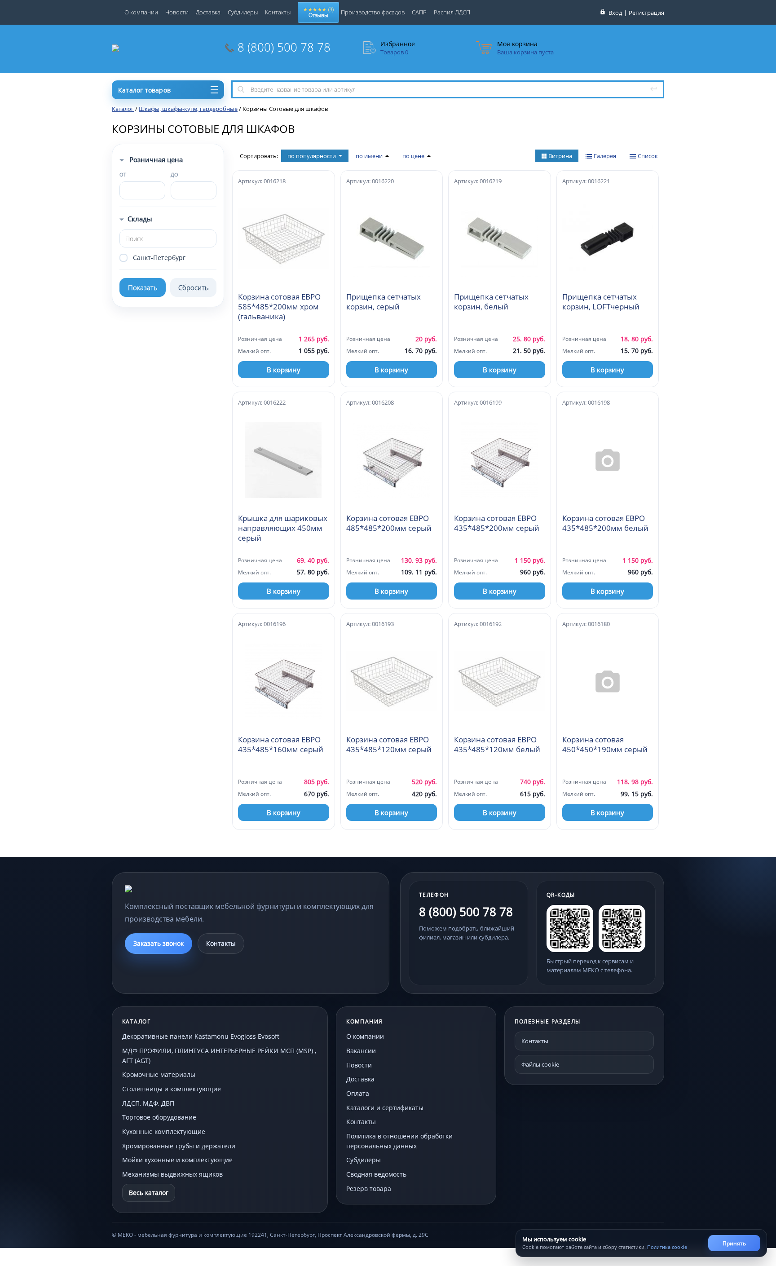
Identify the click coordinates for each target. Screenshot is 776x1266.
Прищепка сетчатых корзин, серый (383, 302)
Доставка (208, 12)
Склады (140, 218)
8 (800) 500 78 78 (284, 47)
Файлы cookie (540, 1064)
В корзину (283, 369)
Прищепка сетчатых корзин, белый (491, 302)
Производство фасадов (373, 12)
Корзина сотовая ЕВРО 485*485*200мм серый (389, 523)
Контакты (278, 12)
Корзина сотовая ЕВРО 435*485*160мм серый (280, 744)
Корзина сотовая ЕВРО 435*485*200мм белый (605, 523)
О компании (141, 12)
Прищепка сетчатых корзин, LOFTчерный (600, 302)
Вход (615, 13)
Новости (177, 12)
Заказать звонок (158, 943)
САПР (419, 12)
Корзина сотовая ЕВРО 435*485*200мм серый (496, 523)
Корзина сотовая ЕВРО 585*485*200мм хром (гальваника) (279, 307)
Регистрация (646, 13)
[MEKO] (174, 888)
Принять (734, 1243)
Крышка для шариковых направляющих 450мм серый (282, 528)
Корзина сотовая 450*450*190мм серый (605, 744)
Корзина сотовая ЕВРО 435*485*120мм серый (389, 744)
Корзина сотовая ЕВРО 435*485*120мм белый (497, 744)
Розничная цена (155, 159)
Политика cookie (667, 1247)
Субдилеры (243, 12)
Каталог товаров (144, 90)
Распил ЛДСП (452, 12)
